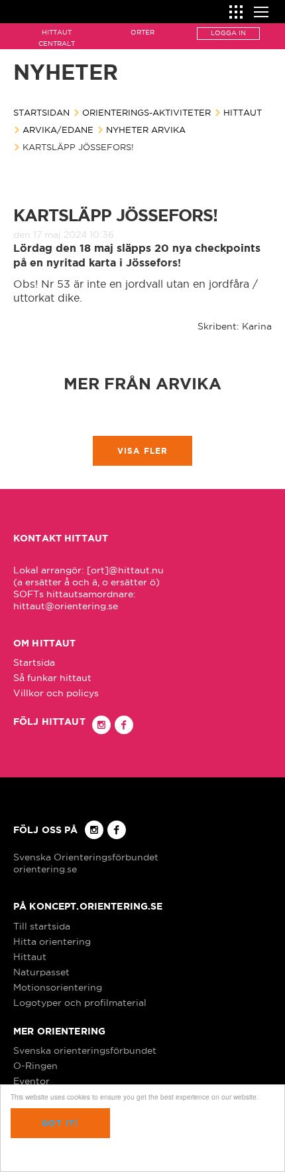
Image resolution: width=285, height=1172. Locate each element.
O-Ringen (35, 1065)
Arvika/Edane (58, 129)
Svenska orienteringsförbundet (84, 1050)
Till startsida (41, 926)
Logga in (228, 33)
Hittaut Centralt (56, 38)
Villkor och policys (56, 693)
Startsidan (41, 112)
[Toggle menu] (261, 10)
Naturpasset (41, 972)
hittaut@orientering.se (65, 606)
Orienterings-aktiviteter (146, 112)
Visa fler (142, 450)
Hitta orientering (52, 941)
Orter (142, 32)
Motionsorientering (57, 987)
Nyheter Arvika (146, 129)
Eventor (31, 1081)
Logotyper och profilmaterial (79, 1002)
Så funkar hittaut (52, 677)
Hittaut (242, 112)
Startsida (34, 662)
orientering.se (45, 869)
